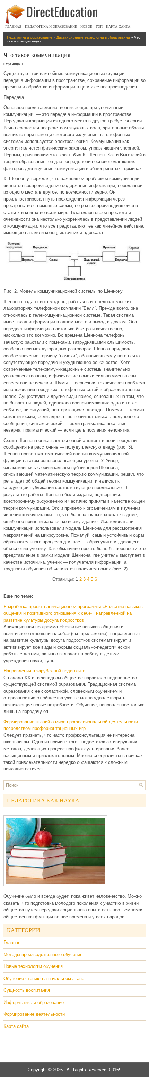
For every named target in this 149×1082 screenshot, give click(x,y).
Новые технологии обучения (33, 966)
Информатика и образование (33, 1002)
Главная (13, 26)
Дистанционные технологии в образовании (93, 37)
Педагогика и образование (51, 26)
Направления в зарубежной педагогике (44, 670)
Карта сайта (118, 26)
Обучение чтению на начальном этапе (43, 978)
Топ (99, 26)
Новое (86, 26)
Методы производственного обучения (42, 954)
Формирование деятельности (34, 1014)
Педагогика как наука (43, 800)
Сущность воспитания (26, 990)
